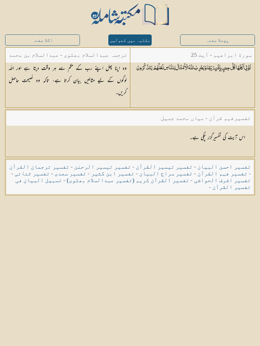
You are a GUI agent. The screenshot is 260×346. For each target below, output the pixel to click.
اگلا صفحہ (42, 40)
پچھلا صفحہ (217, 40)
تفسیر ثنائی (32, 173)
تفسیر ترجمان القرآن (39, 167)
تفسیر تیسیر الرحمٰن (102, 167)
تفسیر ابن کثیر (112, 173)
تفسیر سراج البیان (166, 173)
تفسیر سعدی (70, 173)
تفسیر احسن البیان (224, 167)
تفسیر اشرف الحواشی (222, 180)
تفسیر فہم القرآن (222, 173)
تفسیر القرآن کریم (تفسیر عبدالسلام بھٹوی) (128, 180)
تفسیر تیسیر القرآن (164, 167)
